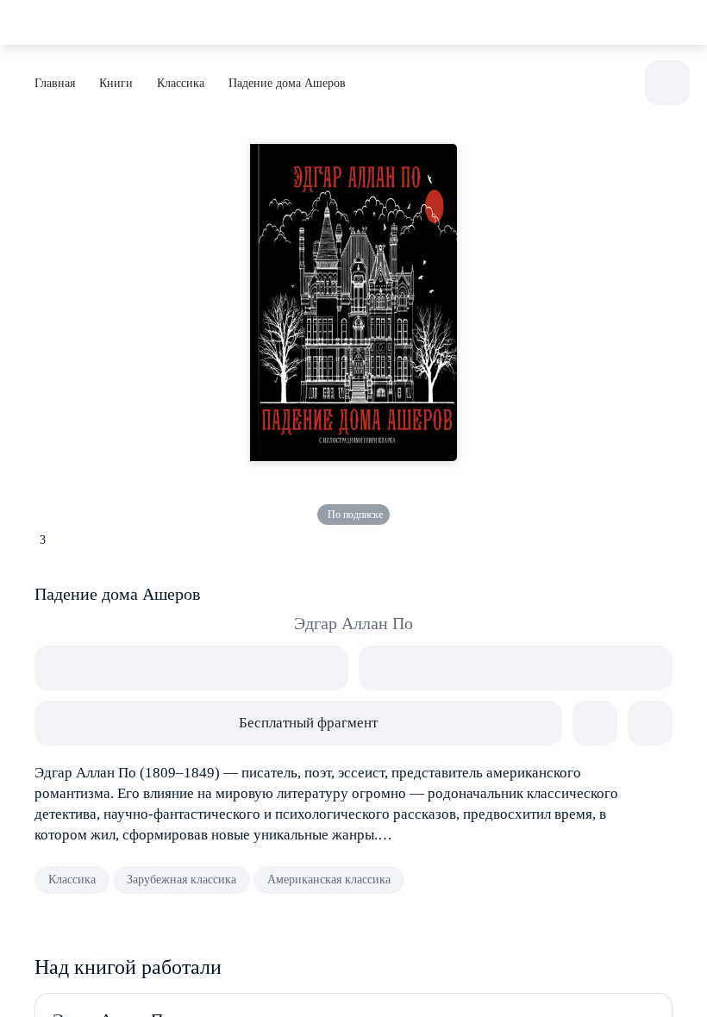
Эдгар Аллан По (353, 623)
